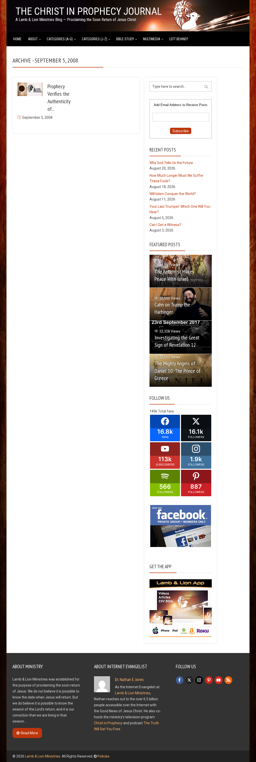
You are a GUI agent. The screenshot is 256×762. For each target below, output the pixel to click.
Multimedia (151, 39)
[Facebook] (180, 680)
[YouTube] (218, 680)
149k (153, 411)
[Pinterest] (209, 680)
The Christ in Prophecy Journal (89, 11)
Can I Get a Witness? (165, 225)
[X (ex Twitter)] (189, 680)
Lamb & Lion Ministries (132, 693)
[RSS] (228, 680)
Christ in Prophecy (108, 723)
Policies (104, 756)
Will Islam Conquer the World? (173, 194)
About (33, 39)
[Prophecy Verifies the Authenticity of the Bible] (30, 89)
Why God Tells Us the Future (171, 163)
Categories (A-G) (60, 39)
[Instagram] (199, 680)
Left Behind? (178, 39)
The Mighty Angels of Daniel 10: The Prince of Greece (177, 370)
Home (17, 39)
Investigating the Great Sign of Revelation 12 (177, 341)
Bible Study (125, 39)
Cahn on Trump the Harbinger (172, 308)
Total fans (166, 411)
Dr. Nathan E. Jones (129, 679)
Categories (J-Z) (94, 39)
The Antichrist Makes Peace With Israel (174, 275)
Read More (29, 733)
